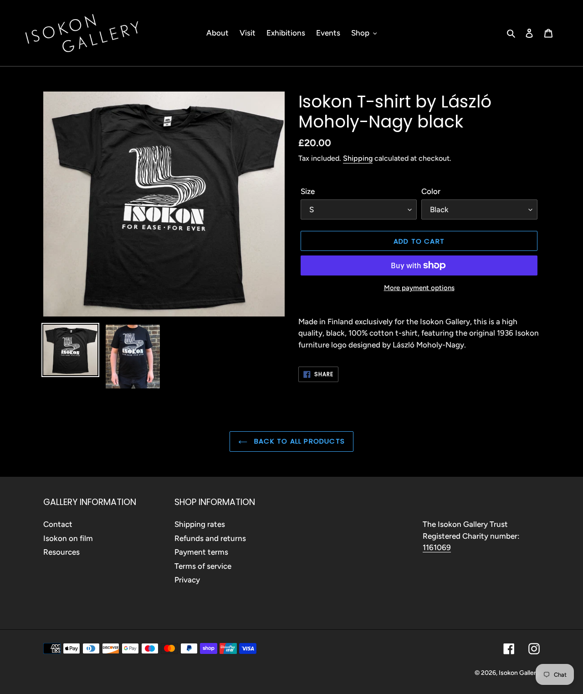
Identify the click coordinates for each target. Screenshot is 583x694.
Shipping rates (199, 524)
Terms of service (202, 566)
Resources (61, 551)
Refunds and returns (210, 538)
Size (308, 191)
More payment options (419, 288)
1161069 (437, 547)
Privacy (187, 579)
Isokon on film (68, 538)
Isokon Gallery (519, 673)
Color (430, 191)
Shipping (358, 158)
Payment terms (201, 551)
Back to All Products (298, 441)
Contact (57, 524)
